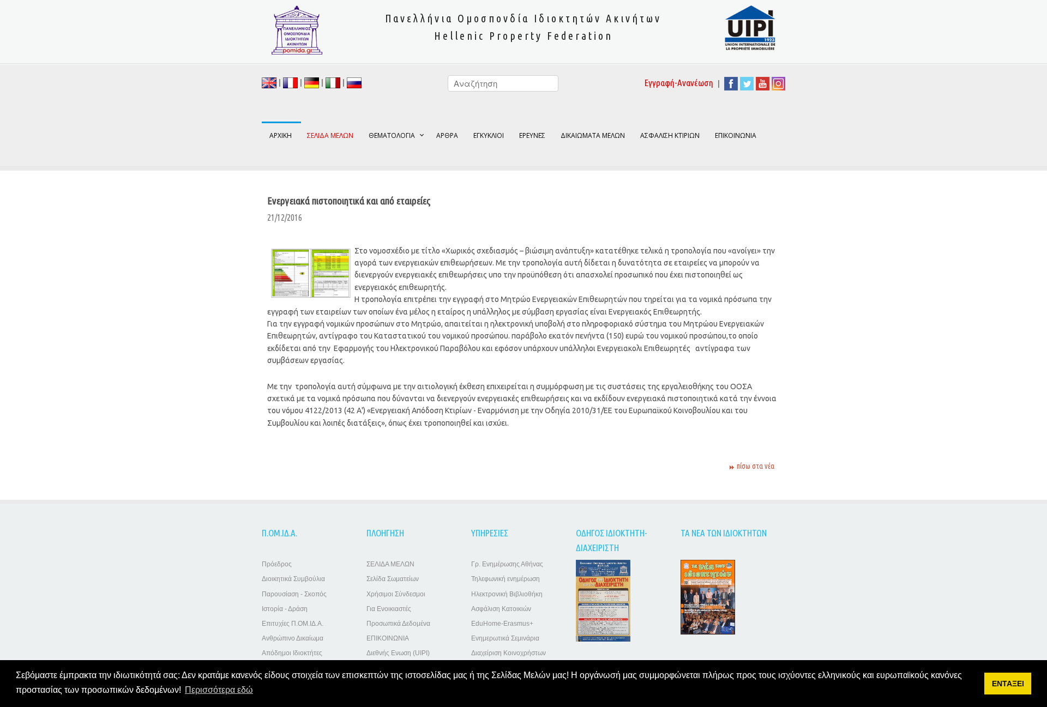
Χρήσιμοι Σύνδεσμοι (395, 594)
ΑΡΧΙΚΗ (280, 135)
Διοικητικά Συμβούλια (293, 579)
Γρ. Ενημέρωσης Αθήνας (507, 564)
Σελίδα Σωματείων (392, 579)
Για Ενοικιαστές (388, 609)
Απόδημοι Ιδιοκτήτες (292, 653)
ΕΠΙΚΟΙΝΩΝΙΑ (735, 135)
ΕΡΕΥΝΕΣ (532, 135)
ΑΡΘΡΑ (447, 135)
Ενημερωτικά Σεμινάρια (505, 638)
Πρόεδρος (277, 564)
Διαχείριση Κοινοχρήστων (508, 653)
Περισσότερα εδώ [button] (219, 689)
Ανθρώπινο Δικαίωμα (292, 638)
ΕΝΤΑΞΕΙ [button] (1008, 683)
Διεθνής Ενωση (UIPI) (398, 653)
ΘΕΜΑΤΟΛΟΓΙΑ (392, 135)
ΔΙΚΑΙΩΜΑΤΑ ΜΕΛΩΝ (593, 135)
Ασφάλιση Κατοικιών (501, 609)
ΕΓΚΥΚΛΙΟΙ (488, 135)
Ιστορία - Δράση (285, 609)
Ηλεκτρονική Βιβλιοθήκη (507, 594)
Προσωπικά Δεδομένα (398, 623)
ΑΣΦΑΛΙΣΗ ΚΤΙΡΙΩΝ (670, 135)
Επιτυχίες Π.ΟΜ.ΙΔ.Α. (292, 623)
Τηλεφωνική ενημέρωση (505, 579)
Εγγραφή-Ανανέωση (679, 82)
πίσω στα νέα (755, 466)
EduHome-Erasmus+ (502, 623)
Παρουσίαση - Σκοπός (294, 594)
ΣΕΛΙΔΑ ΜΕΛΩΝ (390, 564)
